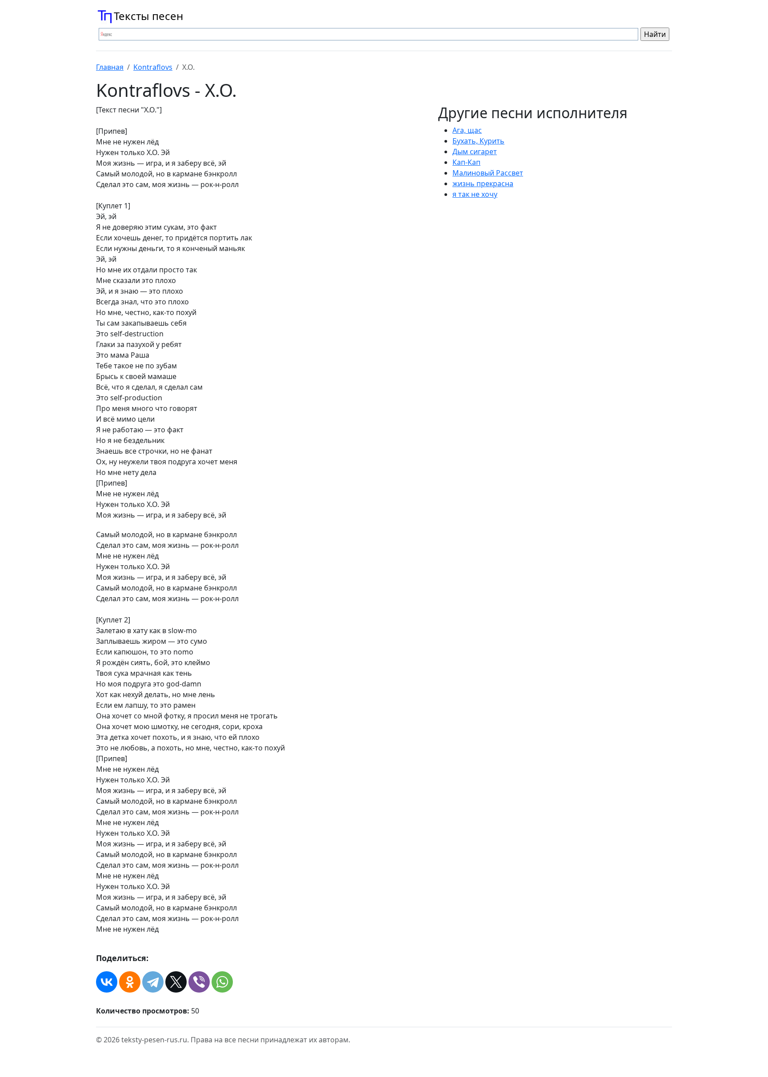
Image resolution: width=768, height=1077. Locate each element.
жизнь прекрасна (482, 183)
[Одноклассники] (129, 982)
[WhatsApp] (222, 982)
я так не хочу (474, 194)
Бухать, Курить (478, 141)
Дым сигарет (474, 151)
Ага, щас (467, 130)
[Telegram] (153, 982)
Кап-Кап (466, 162)
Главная (110, 67)
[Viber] (199, 982)
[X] (176, 982)
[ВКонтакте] (106, 982)
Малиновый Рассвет (487, 173)
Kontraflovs (152, 67)
